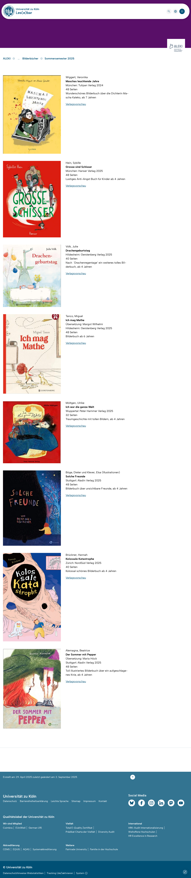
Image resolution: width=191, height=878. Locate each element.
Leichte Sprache (59, 801)
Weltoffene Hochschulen (141, 831)
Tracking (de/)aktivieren (60, 873)
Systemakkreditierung (45, 849)
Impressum (89, 801)
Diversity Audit (106, 831)
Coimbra (7, 827)
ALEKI (7, 58)
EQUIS (16, 849)
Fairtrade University (76, 849)
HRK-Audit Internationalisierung (145, 827)
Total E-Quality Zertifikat (79, 827)
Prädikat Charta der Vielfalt (80, 831)
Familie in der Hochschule (104, 849)
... (19, 58)
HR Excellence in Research (142, 835)
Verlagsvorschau (76, 104)
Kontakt (103, 801)
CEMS (6, 849)
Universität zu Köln (27, 9)
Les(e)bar (24, 12)
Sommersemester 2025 (59, 58)
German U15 (35, 827)
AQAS (26, 849)
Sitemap (75, 801)
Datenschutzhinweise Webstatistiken (23, 873)
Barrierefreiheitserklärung (34, 801)
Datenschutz (10, 801)
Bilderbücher (30, 58)
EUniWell (21, 827)
